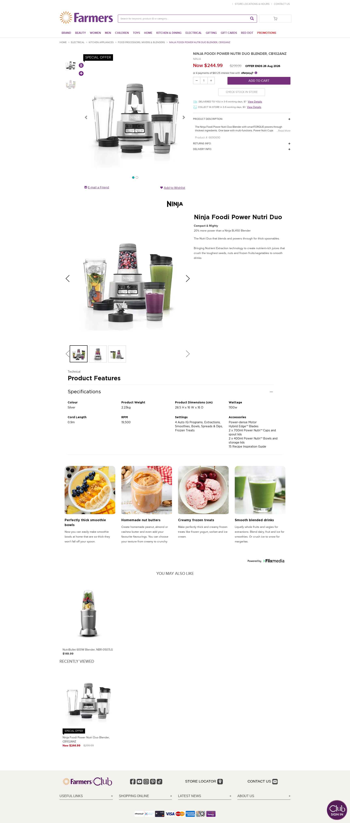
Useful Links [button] (71, 796)
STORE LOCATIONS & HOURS (253, 4)
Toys (136, 33)
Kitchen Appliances (101, 42)
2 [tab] (137, 177)
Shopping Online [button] (134, 796)
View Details (255, 101)
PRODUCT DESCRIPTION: (208, 119)
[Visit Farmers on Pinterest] (153, 781)
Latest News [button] (189, 796)
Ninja (197, 59)
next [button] (189, 278)
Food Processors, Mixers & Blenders (141, 42)
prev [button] (69, 278)
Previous (86, 117)
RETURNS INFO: (202, 143)
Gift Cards (229, 33)
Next (183, 117)
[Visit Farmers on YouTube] (139, 781)
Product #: (201, 137)
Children (122, 33)
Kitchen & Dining (168, 33)
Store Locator (200, 781)
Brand (66, 33)
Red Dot (247, 33)
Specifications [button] (84, 391)
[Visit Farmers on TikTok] (159, 781)
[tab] (86, 796)
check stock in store (242, 92)
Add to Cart (259, 81)
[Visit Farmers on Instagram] (146, 781)
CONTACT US (282, 4)
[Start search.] (252, 19)
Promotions (266, 33)
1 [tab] (133, 177)
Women (95, 33)
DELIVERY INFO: (202, 149)
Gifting (211, 33)
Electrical (194, 33)
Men (108, 33)
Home (148, 33)
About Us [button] (245, 796)
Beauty (80, 33)
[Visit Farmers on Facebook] (133, 781)
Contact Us (259, 781)
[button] (79, 354)
